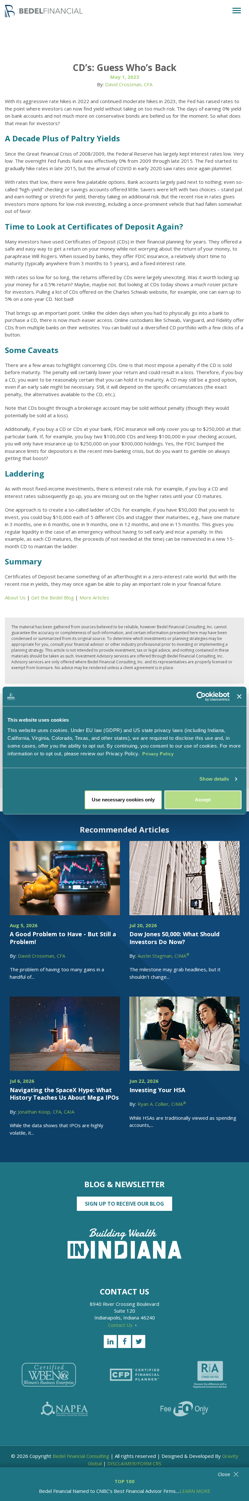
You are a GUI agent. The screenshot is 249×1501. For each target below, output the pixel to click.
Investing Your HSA (157, 1090)
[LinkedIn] (110, 1341)
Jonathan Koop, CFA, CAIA (46, 1111)
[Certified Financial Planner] (135, 1374)
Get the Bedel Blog (52, 597)
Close (224, 1474)
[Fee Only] (184, 1408)
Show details (214, 779)
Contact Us (121, 1325)
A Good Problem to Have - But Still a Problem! (63, 937)
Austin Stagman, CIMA (163, 955)
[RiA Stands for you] (210, 1374)
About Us (15, 597)
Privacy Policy (157, 753)
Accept (203, 799)
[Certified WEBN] (49, 1375)
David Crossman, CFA (128, 84)
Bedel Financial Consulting (81, 1456)
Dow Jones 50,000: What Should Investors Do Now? (174, 937)
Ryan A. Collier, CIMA (161, 1104)
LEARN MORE (195, 1491)
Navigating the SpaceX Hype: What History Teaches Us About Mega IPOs (64, 1093)
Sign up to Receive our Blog (124, 1203)
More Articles (94, 597)
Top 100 (124, 1481)
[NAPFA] (64, 1408)
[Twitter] (138, 1341)
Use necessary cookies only (123, 799)
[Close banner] (239, 696)
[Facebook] (124, 1341)
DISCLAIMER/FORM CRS (134, 1463)
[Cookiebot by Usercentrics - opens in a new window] (201, 696)
